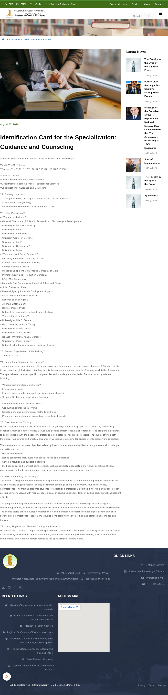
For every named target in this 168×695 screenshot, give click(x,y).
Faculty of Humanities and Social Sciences (29, 39)
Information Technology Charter (63, 4)
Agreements (151, 195)
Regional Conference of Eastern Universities (30, 632)
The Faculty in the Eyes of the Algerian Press (152, 64)
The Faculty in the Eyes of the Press (152, 180)
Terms (151, 685)
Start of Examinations (152, 161)
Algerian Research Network (39, 626)
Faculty (135, 4)
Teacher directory (118, 4)
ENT (11, 4)
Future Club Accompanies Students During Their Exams (152, 89)
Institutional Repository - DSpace (146, 571)
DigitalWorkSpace (156, 584)
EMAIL (24, 4)
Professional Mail (155, 577)
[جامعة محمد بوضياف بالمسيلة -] (25, 13)
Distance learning (155, 564)
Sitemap (162, 685)
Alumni (147, 4)
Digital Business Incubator (39, 659)
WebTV (38, 4)
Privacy (141, 685)
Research (159, 4)
